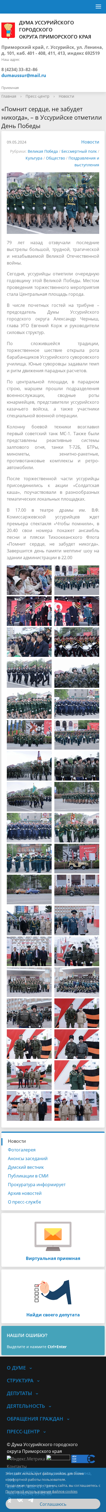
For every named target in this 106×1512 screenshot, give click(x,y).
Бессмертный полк (79, 151)
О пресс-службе (24, 1202)
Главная (8, 96)
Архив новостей (25, 1193)
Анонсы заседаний (28, 1158)
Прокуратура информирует (37, 1185)
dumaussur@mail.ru (23, 75)
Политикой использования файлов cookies (41, 1491)
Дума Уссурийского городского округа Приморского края (55, 29)
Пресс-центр (37, 96)
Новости (66, 96)
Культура (34, 158)
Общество (55, 158)
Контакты (17, 1466)
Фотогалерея (22, 1150)
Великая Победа (43, 151)
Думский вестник (26, 1167)
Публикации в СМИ (28, 1176)
